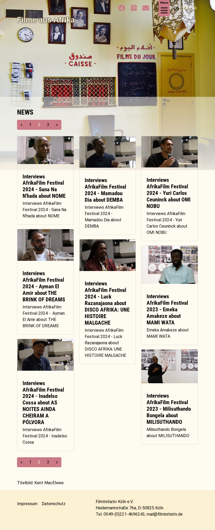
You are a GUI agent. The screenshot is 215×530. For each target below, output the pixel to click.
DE (177, 8)
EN (186, 8)
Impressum (27, 503)
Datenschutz (54, 503)
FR (194, 8)
